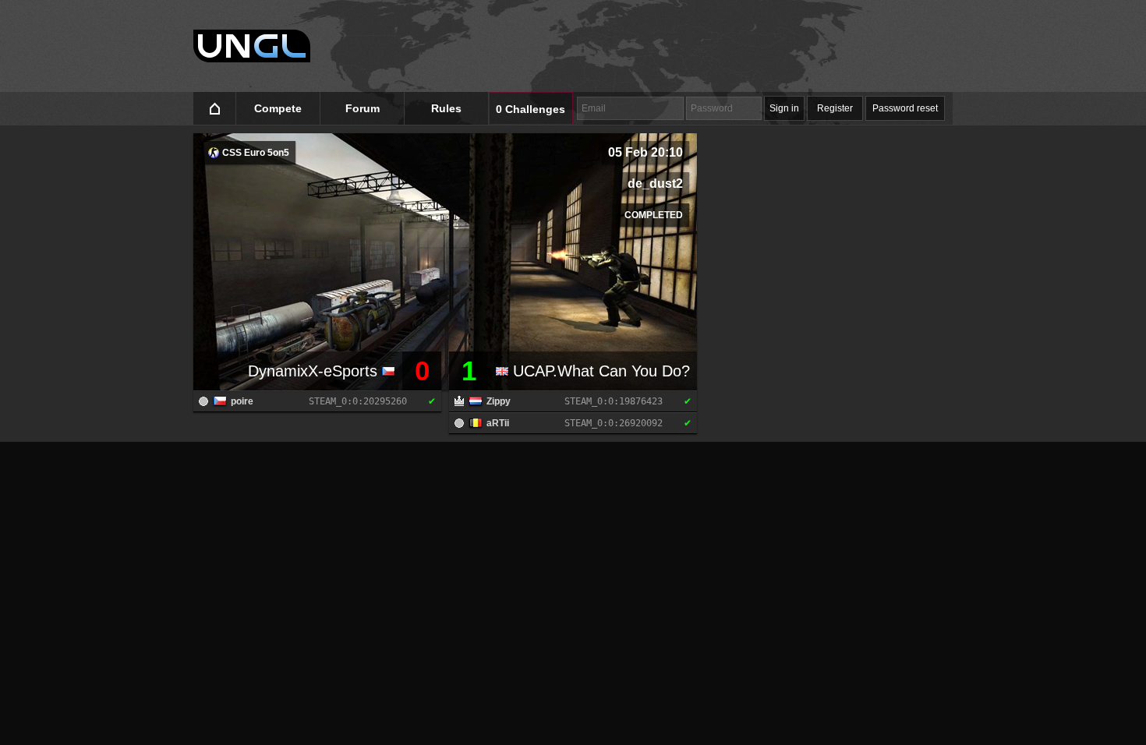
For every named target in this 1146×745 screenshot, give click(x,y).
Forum (362, 108)
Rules (446, 108)
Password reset (905, 108)
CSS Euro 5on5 (254, 152)
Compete (278, 108)
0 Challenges (530, 109)
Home (214, 108)
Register (835, 108)
